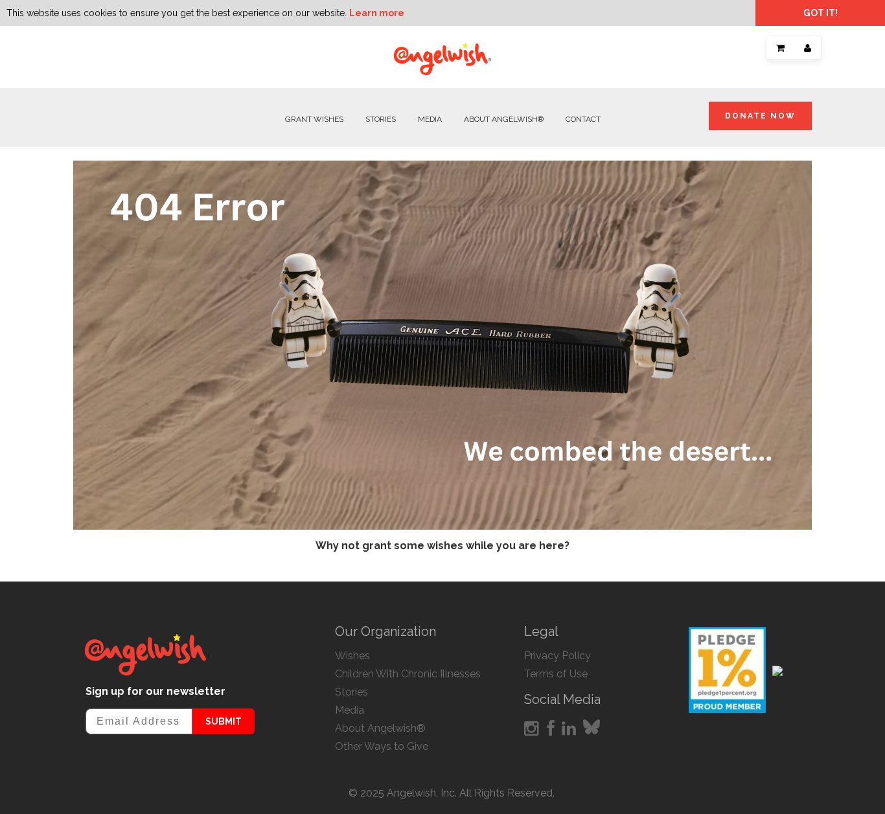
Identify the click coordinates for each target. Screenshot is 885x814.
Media (430, 119)
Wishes (352, 656)
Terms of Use (556, 674)
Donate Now (760, 115)
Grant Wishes (314, 119)
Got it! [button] (820, 13)
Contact (583, 119)
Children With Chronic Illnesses (408, 674)
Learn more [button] (376, 13)
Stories (380, 119)
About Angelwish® (504, 119)
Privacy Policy (557, 656)
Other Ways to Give (381, 746)
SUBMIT (223, 721)
